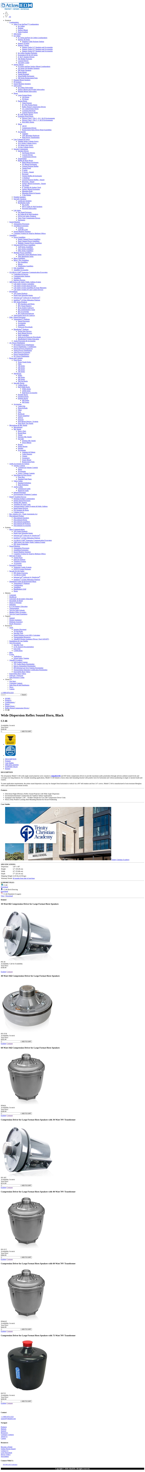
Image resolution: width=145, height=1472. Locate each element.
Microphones (18, 427)
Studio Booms (22, 446)
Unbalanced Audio (24, 488)
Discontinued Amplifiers (22, 522)
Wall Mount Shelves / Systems (28, 421)
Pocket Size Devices (25, 331)
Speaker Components (21, 149)
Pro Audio (25, 205)
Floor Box (21, 477)
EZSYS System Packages (22, 569)
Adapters (25, 134)
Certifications (18, 651)
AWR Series (26, 391)
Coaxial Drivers (23, 61)
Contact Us (4, 1451)
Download (4, 887)
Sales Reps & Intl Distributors (19, 685)
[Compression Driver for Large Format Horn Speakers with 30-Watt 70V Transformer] (27, 1176)
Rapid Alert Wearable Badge (23, 295)
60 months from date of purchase (24, 878)
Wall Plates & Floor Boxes (22, 475)
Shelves (20, 417)
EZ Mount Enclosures (29, 164)
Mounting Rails (27, 191)
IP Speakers (17, 82)
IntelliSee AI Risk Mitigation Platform (27, 300)
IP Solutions (13, 291)
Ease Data (17, 649)
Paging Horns (22, 101)
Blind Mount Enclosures (30, 162)
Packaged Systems (15, 565)
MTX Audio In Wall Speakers (32, 206)
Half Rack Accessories (29, 393)
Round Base (22, 433)
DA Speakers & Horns (21, 510)
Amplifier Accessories (21, 270)
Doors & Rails (22, 408)
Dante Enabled (23, 32)
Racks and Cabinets (16, 358)
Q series (24, 170)
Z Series (20, 228)
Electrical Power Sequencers (23, 348)
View (2, 896)
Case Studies (9, 763)
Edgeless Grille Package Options (33, 41)
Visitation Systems (20, 561)
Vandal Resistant (23, 74)
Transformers (22, 158)
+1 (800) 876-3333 (7, 693)
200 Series (21, 369)
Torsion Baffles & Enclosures (32, 176)
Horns (16, 93)
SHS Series (17, 34)
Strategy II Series (23, 43)
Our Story (12, 681)
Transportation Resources (22, 637)
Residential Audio (24, 203)
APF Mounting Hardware (30, 135)
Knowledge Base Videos (22, 672)
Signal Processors (24, 321)
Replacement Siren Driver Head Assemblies (36, 130)
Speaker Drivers (23, 151)
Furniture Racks (23, 396)
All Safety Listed (23, 63)
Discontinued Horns (20, 520)
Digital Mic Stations (20, 502)
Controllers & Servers (21, 274)
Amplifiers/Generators (21, 226)
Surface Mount (23, 30)
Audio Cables (18, 487)
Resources (4, 1433)
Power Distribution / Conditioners (25, 346)
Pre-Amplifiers (23, 262)
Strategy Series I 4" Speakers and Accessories (37, 47)
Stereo (20, 469)
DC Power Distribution (21, 356)
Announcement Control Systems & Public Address (31, 506)
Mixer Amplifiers (19, 258)
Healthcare (13, 597)
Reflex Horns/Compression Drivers (34, 107)
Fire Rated (25, 185)
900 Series (25, 402)
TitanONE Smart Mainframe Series (29, 254)
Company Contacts (7, 1435)
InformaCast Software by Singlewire (27, 298)
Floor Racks (18, 360)
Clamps (24, 456)
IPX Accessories (23, 311)
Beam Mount (22, 72)
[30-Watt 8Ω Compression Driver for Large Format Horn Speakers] (27, 960)
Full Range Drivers (28, 153)
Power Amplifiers (19, 237)
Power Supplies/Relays (21, 354)
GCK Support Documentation (24, 647)
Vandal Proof (26, 168)
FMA (20, 364)
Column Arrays (19, 512)
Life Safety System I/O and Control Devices (28, 289)
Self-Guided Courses (21, 662)
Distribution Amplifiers (25, 266)
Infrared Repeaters (20, 492)
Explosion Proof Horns (25, 116)
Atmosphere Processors (21, 224)
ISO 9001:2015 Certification (10, 1464)
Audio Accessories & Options (19, 464)
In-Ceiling (21, 26)
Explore (3, 972)
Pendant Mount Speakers (22, 80)
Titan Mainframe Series (25, 256)
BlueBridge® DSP (20, 589)
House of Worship (15, 603)
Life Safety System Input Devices (25, 286)
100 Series (21, 371)
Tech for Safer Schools (17, 610)
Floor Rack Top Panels (25, 423)
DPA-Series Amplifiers (25, 251)
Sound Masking (14, 222)
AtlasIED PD (56, 776)
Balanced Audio (23, 490)
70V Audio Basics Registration (24, 664)
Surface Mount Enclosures (31, 189)
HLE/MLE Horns (28, 122)
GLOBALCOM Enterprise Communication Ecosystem (28, 272)
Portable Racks (23, 394)
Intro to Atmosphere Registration (24, 666)
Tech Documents (15, 643)
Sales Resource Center (16, 677)
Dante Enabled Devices (17, 497)
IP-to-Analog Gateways (26, 308)
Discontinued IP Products (22, 524)
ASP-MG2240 (23, 229)
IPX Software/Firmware (26, 313)
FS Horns (25, 99)
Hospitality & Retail (16, 601)
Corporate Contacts (15, 683)
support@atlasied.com (8, 1419)
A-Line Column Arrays (25, 147)
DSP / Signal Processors (17, 317)
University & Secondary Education (21, 599)
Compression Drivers (29, 128)
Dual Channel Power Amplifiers (28, 241)
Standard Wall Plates (25, 479)
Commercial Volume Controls (28, 467)
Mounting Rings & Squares (31, 193)
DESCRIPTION (10, 759)
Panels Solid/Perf (23, 416)
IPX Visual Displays (25, 306)
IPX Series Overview (21, 573)
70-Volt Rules (18, 631)
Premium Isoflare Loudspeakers (24, 499)
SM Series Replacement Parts (28, 78)
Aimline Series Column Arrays (28, 141)
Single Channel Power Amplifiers (29, 239)
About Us (4, 1436)
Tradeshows (18, 656)
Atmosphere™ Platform (22, 319)
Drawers (21, 419)
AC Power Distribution (17, 343)
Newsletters (5, 1456)
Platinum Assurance (16, 622)
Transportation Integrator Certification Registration (30, 670)
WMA (20, 375)
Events (11, 654)
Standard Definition (24, 483)
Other (20, 410)
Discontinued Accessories (22, 525)
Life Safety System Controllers (24, 284)
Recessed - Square (28, 182)
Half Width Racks (24, 387)
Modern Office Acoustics (17, 612)
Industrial (12, 604)
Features (8, 761)
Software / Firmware (16, 675)
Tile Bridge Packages (25, 59)
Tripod (20, 435)
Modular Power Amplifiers (23, 253)
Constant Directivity (29, 111)
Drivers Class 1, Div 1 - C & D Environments (37, 120)
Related (7, 769)
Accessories (22, 132)
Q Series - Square (28, 172)
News (11, 687)
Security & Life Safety (16, 571)
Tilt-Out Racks (23, 381)
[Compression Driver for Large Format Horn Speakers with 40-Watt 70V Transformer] (27, 1247)
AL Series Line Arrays (25, 145)
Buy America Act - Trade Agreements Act (23, 514)
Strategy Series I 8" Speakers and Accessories (37, 51)
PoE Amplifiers (19, 268)
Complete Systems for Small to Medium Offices (30, 233)
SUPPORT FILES (11, 767)
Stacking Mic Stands (25, 437)
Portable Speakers (20, 197)
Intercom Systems (15, 556)
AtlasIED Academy (16, 660)
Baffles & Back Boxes (25, 160)
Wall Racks (17, 373)
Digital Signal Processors (22, 501)
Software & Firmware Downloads (29, 337)
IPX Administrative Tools (26, 310)
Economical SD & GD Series (28, 55)
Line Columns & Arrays (22, 139)
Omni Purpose (27, 103)
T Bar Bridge (26, 195)
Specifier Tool (18, 633)
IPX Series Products (20, 302)
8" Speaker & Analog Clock (31, 187)
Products (4, 1427)
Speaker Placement (20, 629)
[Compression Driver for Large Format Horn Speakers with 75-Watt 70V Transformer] (27, 1391)
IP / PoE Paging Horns (29, 105)
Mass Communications (17, 529)
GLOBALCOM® (20, 575)
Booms (20, 444)
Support (12, 618)
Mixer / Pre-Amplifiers (21, 260)
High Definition (23, 485)
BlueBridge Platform (21, 329)
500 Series (21, 368)
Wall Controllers (23, 335)
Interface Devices (19, 280)
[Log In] (6, 13)
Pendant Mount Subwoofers (27, 91)
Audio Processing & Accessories (24, 341)
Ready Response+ (15, 624)
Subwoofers (18, 86)
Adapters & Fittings (28, 452)
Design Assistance (15, 620)
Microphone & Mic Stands (18, 425)
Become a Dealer (6, 1447)
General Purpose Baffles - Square (33, 180)
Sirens (20, 124)
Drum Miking (26, 442)
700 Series (21, 366)
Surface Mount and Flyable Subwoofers (31, 89)
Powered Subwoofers (29, 208)
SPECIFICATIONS (12, 765)
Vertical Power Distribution (23, 350)
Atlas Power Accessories (22, 352)
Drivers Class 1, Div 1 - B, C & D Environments (38, 118)
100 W (24, 126)
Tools (11, 627)
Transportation (14, 608)
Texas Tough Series (24, 362)
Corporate (12, 595)
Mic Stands (17, 429)
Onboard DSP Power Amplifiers (24, 245)
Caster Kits (21, 406)
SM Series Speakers (24, 70)
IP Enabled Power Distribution (24, 345)
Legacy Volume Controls (26, 473)
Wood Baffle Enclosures (26, 76)
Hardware (21, 414)
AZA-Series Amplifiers (25, 249)
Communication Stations (22, 276)
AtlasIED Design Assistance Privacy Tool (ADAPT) (31, 639)
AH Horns (25, 97)
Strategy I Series (23, 45)
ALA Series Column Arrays (27, 143)
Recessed (25, 174)
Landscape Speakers (25, 201)
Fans (19, 412)
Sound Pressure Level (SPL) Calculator (27, 635)
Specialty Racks (19, 383)
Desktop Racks (23, 398)
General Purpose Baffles (30, 166)
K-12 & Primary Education (18, 606)
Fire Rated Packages (25, 212)
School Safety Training (21, 658)
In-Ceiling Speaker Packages (27, 53)
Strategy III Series (24, 40)
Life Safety (17, 210)
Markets (3, 1429)
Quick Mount (26, 460)
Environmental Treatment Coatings (25, 494)
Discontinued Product (16, 516)
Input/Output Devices (21, 508)
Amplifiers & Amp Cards (22, 504)
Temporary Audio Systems (22, 567)
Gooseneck (26, 458)
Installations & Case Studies (18, 641)
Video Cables (18, 481)
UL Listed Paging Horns (30, 109)
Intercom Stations (19, 559)
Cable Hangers (27, 454)
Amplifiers (12, 235)
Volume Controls (19, 465)
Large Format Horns (25, 95)
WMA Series (26, 389)
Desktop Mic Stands (29, 440)
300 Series (21, 379)
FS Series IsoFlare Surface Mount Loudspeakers (34, 66)
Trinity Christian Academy (120, 860)
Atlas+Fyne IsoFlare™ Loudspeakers (26, 24)
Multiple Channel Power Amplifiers (30, 243)
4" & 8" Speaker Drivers (26, 57)
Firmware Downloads (25, 327)
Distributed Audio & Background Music (22, 581)
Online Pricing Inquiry (8, 1449)
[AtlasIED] (17, 9)
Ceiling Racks (22, 385)
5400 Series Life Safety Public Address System (25, 282)
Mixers (20, 264)
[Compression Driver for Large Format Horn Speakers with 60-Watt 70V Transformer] (27, 1319)
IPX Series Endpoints (21, 544)
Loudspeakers (14, 22)
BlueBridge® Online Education (28, 339)
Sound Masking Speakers (22, 84)
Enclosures (21, 220)
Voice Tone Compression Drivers (29, 218)
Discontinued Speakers (21, 518)
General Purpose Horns (30, 112)
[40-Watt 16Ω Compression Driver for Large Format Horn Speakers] (27, 1032)
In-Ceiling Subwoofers (25, 87)
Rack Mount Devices (25, 333)
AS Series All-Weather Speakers (28, 68)
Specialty (21, 439)
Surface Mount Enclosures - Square (34, 183)
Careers (11, 689)
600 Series (21, 377)
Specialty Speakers (20, 199)
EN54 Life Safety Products (27, 216)
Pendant (20, 28)
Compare (10, 972)
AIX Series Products (20, 293)
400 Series (25, 400)
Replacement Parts (28, 462)
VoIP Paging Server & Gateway (24, 315)
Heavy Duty (22, 431)
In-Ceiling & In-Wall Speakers (28, 214)
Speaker (20, 448)
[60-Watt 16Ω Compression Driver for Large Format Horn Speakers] (27, 1104)
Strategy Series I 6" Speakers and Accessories (37, 49)
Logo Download (6, 1453)
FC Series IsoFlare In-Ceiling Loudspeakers (32, 38)
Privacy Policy (6, 1454)
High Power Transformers (30, 137)
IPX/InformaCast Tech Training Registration (28, 668)
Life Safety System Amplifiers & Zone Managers (30, 287)
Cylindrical (26, 178)
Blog (11, 652)
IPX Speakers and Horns (26, 304)
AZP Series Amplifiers (25, 247)
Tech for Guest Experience (18, 614)
